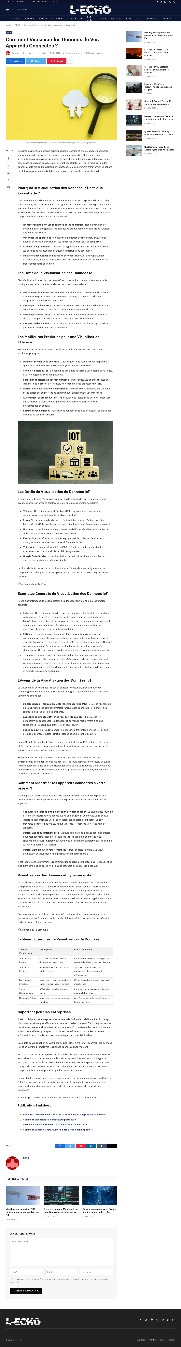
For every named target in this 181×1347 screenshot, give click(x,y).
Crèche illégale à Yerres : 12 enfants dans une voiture (157, 102)
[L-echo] (90, 10)
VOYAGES (21, 2)
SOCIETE (10, 2)
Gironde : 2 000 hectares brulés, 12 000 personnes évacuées (156, 70)
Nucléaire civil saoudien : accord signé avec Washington (159, 148)
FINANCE (29, 18)
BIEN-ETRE (90, 18)
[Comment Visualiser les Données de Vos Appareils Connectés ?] (61, 103)
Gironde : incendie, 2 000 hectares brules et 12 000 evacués (156, 53)
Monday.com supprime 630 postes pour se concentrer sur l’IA (23, 1212)
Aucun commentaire (73, 53)
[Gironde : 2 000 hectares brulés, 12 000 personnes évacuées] (134, 70)
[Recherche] (174, 2)
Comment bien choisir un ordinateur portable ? (49, 1119)
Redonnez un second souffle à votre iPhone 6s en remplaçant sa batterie (64, 1114)
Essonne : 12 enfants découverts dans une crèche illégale (158, 87)
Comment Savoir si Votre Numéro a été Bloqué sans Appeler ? (58, 1129)
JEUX (165, 18)
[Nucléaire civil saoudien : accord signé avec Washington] (134, 150)
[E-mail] (8, 187)
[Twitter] (8, 165)
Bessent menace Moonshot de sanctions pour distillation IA (61, 1211)
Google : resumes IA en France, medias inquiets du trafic (99, 1211)
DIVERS (54, 2)
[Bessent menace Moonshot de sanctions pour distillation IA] (61, 1195)
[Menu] (7, 9)
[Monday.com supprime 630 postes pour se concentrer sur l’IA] (23, 1195)
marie (17, 53)
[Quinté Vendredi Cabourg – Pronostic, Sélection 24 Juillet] (134, 135)
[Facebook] (8, 158)
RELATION (42, 2)
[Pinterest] (8, 180)
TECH (32, 2)
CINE (128, 18)
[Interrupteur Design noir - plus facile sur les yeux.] (170, 2)
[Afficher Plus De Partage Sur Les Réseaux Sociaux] (70, 61)
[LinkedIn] (8, 173)
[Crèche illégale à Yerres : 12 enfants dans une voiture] (134, 104)
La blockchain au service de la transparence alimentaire (55, 1124)
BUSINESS (58, 18)
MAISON (43, 18)
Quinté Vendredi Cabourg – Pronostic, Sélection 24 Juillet (159, 133)
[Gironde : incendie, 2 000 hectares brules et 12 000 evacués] (134, 53)
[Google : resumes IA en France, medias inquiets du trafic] (99, 1195)
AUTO (139, 18)
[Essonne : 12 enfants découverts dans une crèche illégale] (134, 87)
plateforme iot (45, 538)
